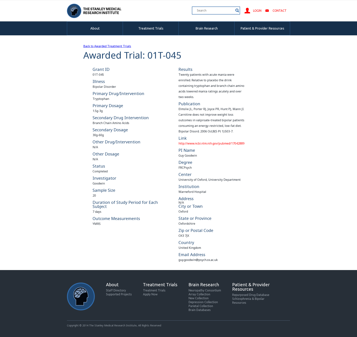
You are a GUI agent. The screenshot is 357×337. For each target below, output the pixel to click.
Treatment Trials (150, 28)
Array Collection (199, 294)
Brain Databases (200, 310)
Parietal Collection (201, 306)
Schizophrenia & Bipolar (248, 298)
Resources (239, 302)
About (95, 28)
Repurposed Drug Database (250, 294)
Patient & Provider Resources (262, 28)
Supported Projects (119, 294)
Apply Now (150, 294)
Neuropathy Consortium (205, 290)
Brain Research (206, 28)
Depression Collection (203, 302)
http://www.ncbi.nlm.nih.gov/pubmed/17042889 (211, 143)
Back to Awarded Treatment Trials (107, 46)
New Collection (199, 298)
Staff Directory (116, 290)
